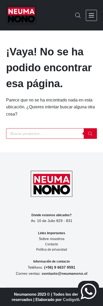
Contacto (51, 244)
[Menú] (91, 15)
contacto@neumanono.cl (64, 273)
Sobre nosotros (51, 239)
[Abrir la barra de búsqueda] (78, 15)
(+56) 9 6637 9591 (59, 267)
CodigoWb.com (77, 299)
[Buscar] (90, 133)
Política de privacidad (51, 249)
